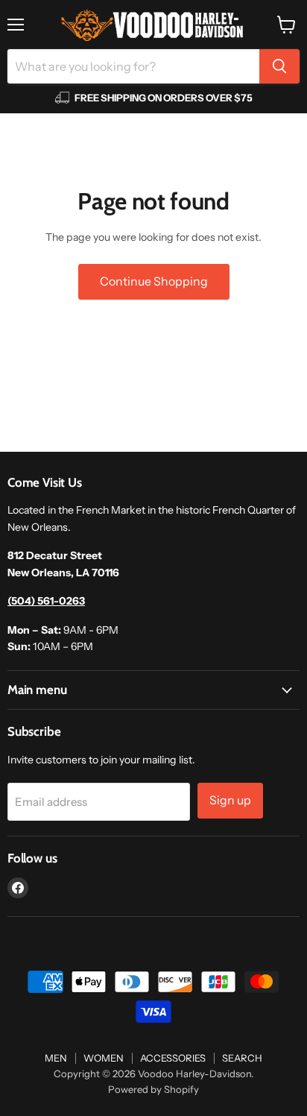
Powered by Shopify (153, 1089)
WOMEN (103, 1058)
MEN (56, 1058)
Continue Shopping (154, 281)
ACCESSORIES (173, 1058)
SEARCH (242, 1058)
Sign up (230, 800)
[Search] (279, 66)
